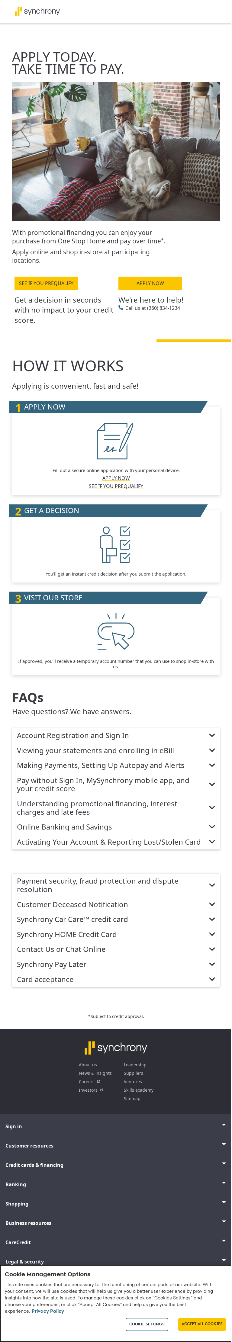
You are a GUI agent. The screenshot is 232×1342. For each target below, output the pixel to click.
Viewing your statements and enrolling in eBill (95, 750)
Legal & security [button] (24, 1262)
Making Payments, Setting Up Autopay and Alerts (101, 765)
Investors (88, 1090)
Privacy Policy (48, 1311)
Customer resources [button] (29, 1146)
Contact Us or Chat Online (61, 949)
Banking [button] (15, 1184)
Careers (87, 1081)
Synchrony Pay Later (51, 964)
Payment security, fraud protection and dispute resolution (98, 885)
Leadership (135, 1065)
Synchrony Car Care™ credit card (72, 919)
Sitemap (132, 1098)
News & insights (95, 1073)
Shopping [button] (16, 1204)
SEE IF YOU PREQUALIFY (46, 283)
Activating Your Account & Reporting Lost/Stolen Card (109, 842)
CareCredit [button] (18, 1242)
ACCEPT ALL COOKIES (202, 1324)
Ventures (133, 1081)
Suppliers (133, 1073)
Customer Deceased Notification (72, 904)
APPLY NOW (150, 283)
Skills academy (138, 1090)
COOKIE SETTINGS (147, 1324)
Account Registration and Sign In (73, 735)
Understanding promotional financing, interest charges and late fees (97, 808)
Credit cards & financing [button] (34, 1165)
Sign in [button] (13, 1126)
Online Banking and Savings (64, 827)
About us (88, 1065)
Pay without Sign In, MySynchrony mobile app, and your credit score (103, 784)
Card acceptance (45, 979)
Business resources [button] (28, 1223)
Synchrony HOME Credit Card (67, 934)
